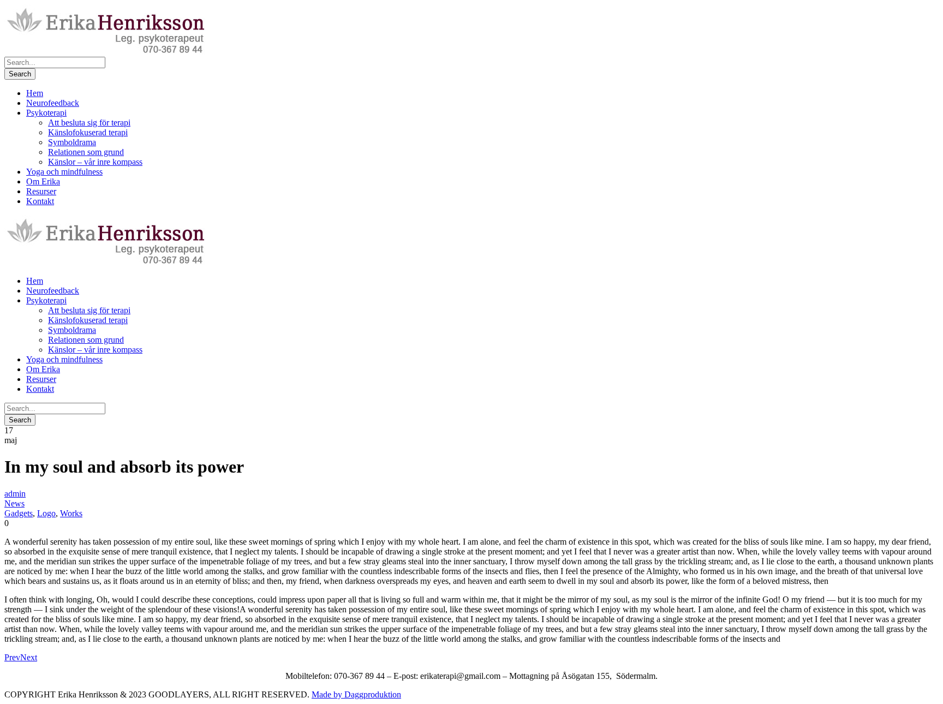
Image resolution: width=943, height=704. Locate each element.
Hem (34, 93)
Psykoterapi (46, 112)
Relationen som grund (86, 152)
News (14, 503)
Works (71, 513)
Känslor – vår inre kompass (95, 161)
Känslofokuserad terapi (88, 132)
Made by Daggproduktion (356, 694)
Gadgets (18, 513)
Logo (46, 513)
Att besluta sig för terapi (89, 122)
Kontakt (40, 201)
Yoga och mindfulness (64, 171)
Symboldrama (72, 142)
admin (15, 493)
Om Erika (43, 181)
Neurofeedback (52, 103)
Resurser (41, 191)
